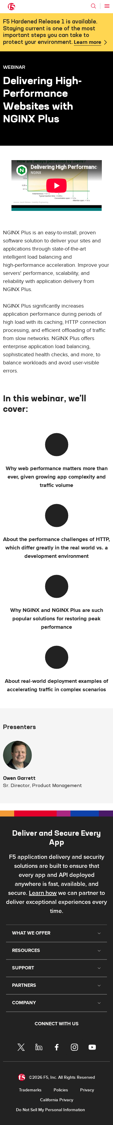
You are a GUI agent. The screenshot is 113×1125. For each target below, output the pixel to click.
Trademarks (30, 1090)
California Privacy (56, 1099)
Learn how (43, 893)
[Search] (93, 6)
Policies (61, 1090)
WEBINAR (14, 67)
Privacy (87, 1090)
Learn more (87, 42)
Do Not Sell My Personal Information (50, 1109)
